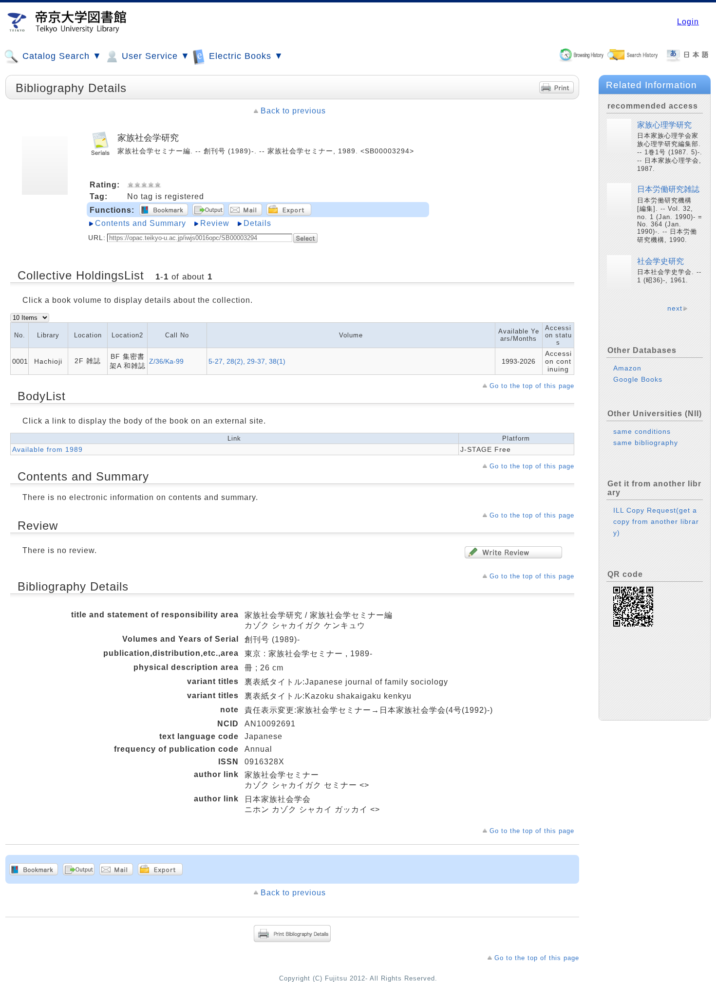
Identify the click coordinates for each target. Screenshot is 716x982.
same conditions (642, 431)
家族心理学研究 (664, 125)
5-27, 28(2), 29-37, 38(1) (246, 361)
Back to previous (293, 111)
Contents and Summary (140, 223)
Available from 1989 (47, 449)
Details (257, 223)
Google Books (637, 379)
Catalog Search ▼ (60, 56)
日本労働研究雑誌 (668, 189)
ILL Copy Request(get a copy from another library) (656, 521)
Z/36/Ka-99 (166, 361)
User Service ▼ (154, 56)
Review (214, 223)
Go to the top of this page (532, 385)
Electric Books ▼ (244, 56)
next (674, 308)
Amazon (627, 368)
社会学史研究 (660, 261)
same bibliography (645, 442)
